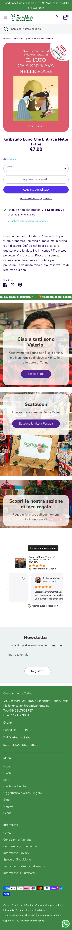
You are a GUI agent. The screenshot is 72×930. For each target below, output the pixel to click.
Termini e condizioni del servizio (24, 866)
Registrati (37, 671)
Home (6, 38)
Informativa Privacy (16, 853)
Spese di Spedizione (17, 859)
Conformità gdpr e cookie (20, 846)
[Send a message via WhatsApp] (65, 923)
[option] (36, 87)
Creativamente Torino (33, 920)
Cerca (7, 833)
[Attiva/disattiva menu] (5, 17)
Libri (6, 780)
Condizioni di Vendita (17, 840)
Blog (6, 800)
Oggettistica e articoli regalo (22, 793)
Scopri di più (36, 374)
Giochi (7, 773)
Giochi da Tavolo (14, 786)
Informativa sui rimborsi (19, 873)
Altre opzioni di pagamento (36, 198)
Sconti (7, 813)
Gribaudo (11, 159)
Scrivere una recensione (43, 548)
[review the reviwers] (14, 578)
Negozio (8, 806)
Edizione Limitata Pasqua (36, 424)
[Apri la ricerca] (6, 28)
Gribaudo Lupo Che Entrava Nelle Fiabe (33, 38)
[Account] (56, 16)
